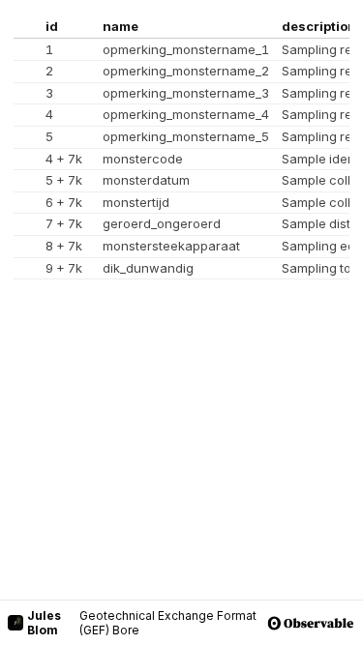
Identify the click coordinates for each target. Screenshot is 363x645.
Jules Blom (44, 622)
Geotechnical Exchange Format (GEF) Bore (168, 622)
